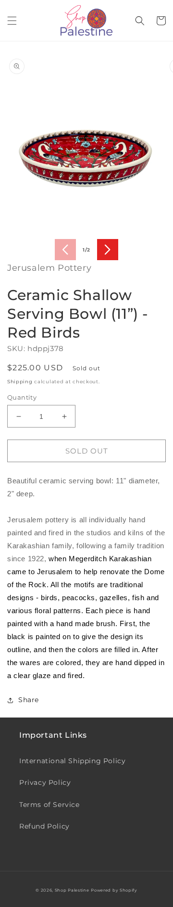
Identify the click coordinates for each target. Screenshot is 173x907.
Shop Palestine (72, 890)
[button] (12, 20)
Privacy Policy (45, 782)
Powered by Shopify (114, 890)
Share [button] (28, 699)
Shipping (20, 381)
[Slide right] (107, 249)
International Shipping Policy (72, 760)
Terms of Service (49, 804)
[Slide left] (65, 249)
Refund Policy (44, 826)
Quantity (22, 397)
